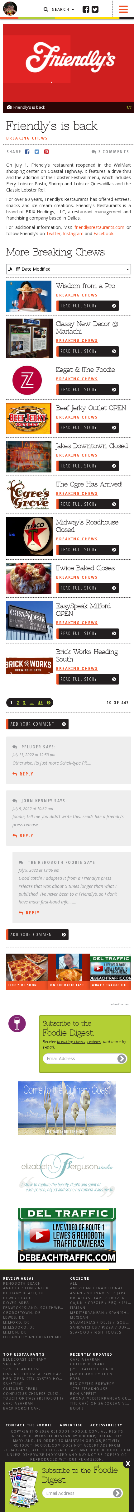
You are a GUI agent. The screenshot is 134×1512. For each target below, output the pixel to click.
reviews (94, 1041)
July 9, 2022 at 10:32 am (32, 808)
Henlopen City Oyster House (35, 1379)
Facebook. (103, 233)
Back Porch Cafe (22, 1408)
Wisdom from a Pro (85, 286)
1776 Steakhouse (22, 1369)
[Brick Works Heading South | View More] (28, 666)
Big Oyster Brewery (92, 1384)
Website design (53, 1436)
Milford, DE (16, 1322)
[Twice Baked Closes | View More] (28, 579)
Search (60, 9)
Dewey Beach (17, 1298)
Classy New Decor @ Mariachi (87, 327)
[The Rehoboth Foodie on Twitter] (95, 9)
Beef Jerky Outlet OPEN (91, 408)
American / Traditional (96, 1288)
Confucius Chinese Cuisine (33, 1394)
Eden (75, 1379)
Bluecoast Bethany (24, 1360)
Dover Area (16, 1303)
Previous (117, 34)
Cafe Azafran (18, 1403)
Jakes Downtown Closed (92, 446)
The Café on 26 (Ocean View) (102, 1403)
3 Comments (113, 151)
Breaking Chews (27, 138)
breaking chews (71, 1041)
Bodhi (77, 1408)
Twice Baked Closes (85, 568)
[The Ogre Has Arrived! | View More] (28, 495)
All (73, 1284)
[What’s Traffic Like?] (30, 967)
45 (40, 702)
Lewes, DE (14, 1317)
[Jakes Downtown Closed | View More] (28, 457)
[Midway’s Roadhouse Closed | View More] (28, 536)
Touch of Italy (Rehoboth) (33, 1398)
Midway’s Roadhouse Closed (87, 526)
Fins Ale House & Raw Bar (32, 1374)
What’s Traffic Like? (30, 985)
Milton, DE (15, 1332)
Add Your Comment (33, 724)
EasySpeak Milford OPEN (83, 609)
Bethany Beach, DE (24, 1293)
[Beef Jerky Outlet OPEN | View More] (28, 419)
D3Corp (87, 1436)
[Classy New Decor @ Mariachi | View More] (28, 338)
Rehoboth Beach (22, 1284)
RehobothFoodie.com (74, 1431)
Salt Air (12, 1364)
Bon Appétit (83, 1394)
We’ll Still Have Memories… (73, 985)
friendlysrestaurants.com (99, 227)
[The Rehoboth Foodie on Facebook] (86, 9)
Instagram (73, 233)
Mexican (79, 1317)
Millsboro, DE (19, 1327)
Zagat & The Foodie (85, 369)
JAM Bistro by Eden (91, 1374)
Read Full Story (79, 306)
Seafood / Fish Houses (96, 1332)
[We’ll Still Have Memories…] (72, 967)
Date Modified (35, 269)
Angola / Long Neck (26, 1288)
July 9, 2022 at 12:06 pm (39, 870)
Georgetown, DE (22, 1313)
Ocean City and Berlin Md (32, 1337)
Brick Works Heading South (87, 655)
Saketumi (13, 1384)
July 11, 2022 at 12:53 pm (33, 754)
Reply (26, 774)
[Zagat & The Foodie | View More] (28, 380)
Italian (77, 1308)
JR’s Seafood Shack (92, 1369)
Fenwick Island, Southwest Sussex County (51, 1308)
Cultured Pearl (20, 1389)
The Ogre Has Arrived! (89, 484)
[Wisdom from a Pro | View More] (28, 297)
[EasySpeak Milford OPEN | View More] (28, 620)
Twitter (53, 233)
